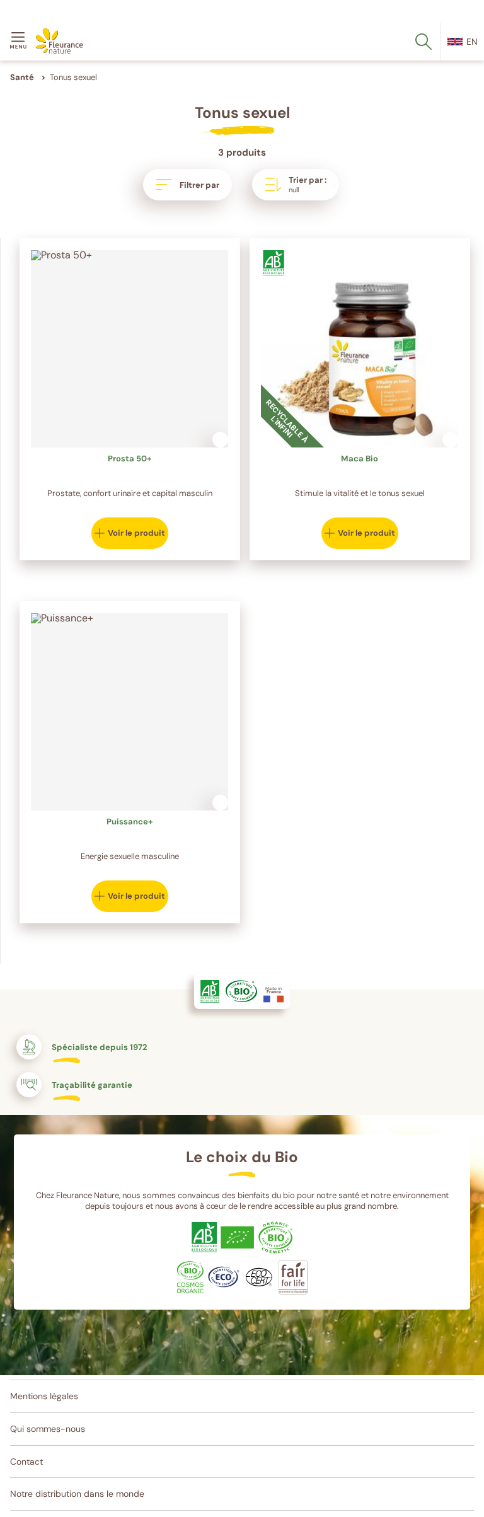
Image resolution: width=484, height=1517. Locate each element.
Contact (26, 1461)
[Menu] (20, 42)
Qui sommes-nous (47, 1428)
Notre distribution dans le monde (77, 1493)
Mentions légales (44, 1396)
